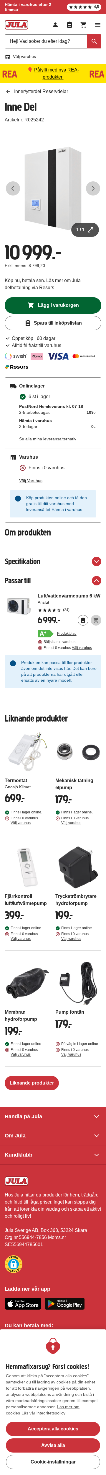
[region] (53, 1402)
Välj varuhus (24, 56)
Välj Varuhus (30, 480)
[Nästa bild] (93, 188)
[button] (13, 1264)
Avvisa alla (53, 1445)
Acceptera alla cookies (53, 1428)
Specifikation (22, 561)
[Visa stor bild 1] (53, 188)
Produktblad (67, 633)
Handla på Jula (23, 1116)
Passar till (18, 580)
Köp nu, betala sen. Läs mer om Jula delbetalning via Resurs (43, 284)
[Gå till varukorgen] (84, 25)
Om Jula (15, 1136)
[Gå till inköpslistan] (69, 25)
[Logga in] (55, 25)
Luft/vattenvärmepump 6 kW (69, 602)
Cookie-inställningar (53, 1461)
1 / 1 (80, 229)
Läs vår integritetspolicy (43, 1413)
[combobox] (53, 41)
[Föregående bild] (13, 188)
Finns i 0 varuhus (68, 648)
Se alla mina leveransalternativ (47, 439)
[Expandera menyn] (98, 25)
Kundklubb (18, 1155)
